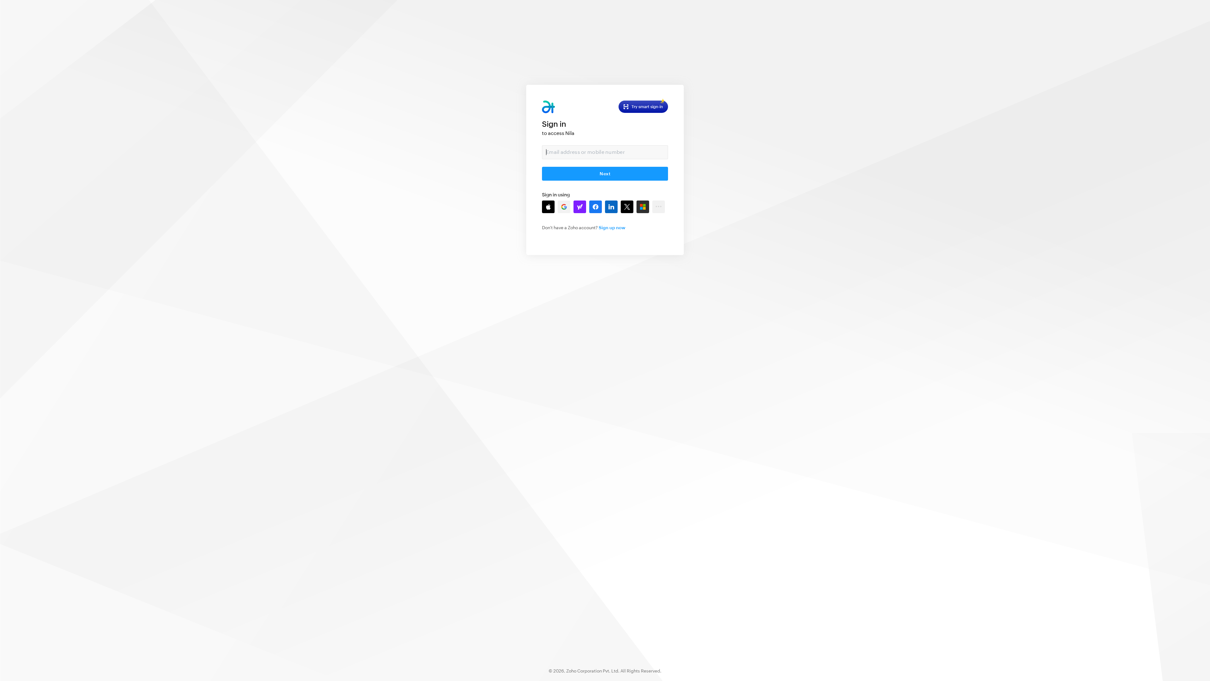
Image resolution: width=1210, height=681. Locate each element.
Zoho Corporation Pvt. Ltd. (592, 670)
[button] (548, 207)
